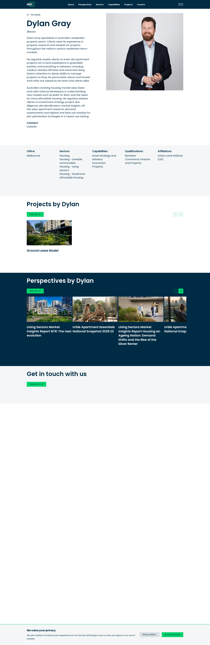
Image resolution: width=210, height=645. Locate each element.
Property (97, 166)
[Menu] (180, 4)
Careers (141, 4)
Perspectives (84, 4)
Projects (128, 4)
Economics (99, 163)
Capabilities (114, 4)
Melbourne (33, 155)
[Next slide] (180, 291)
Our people (35, 14)
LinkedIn (32, 126)
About (71, 4)
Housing (65, 155)
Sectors (100, 4)
